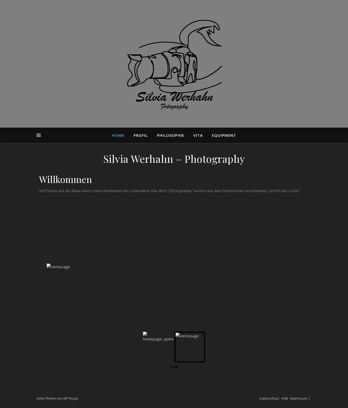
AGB (284, 398)
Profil (140, 135)
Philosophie (170, 135)
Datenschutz (269, 398)
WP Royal (70, 398)
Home (118, 135)
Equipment (224, 135)
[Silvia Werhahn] (174, 64)
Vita (198, 135)
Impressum (298, 398)
